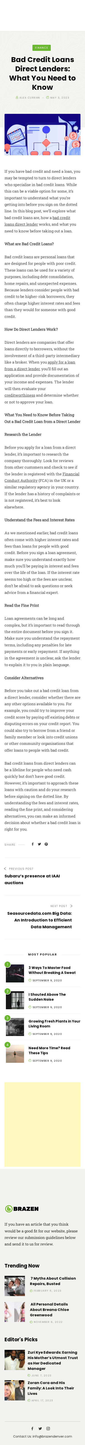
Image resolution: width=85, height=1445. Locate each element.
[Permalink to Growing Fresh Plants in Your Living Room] (15, 1028)
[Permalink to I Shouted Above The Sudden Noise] (15, 1001)
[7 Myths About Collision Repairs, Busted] (15, 1287)
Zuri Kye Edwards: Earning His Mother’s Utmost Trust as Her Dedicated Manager (53, 1360)
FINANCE (41, 47)
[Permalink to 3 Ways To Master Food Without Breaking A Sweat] (15, 974)
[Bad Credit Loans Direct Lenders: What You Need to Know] (32, 844)
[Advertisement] (42, 1124)
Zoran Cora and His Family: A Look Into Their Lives (51, 1388)
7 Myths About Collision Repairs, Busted (53, 1281)
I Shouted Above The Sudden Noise (47, 997)
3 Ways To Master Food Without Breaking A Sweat (52, 970)
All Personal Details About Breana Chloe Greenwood (49, 1310)
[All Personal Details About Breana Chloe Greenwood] (15, 1313)
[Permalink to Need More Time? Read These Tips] (15, 1054)
